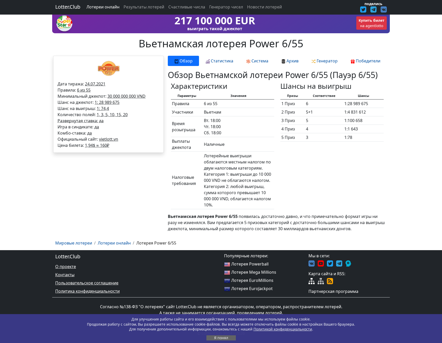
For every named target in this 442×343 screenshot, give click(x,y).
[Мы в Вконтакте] (311, 263)
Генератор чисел (226, 7)
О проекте (65, 266)
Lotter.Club (67, 6)
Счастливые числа (186, 7)
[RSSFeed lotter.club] (330, 281)
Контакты (64, 275)
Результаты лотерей (144, 7)
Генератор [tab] (327, 61)
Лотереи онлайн (102, 7)
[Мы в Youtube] (321, 263)
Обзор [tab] (186, 61)
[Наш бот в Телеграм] (348, 263)
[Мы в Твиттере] (330, 263)
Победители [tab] (367, 61)
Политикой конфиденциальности (282, 329)
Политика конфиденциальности (87, 291)
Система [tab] (259, 61)
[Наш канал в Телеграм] (339, 263)
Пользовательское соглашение (86, 283)
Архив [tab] (292, 61)
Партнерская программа (333, 291)
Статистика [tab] (221, 61)
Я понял (221, 337)
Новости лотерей (264, 7)
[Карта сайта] (311, 281)
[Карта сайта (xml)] (321, 281)
